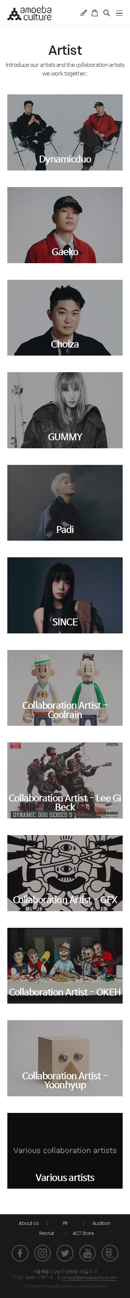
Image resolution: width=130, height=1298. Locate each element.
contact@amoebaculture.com (89, 1277)
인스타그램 (42, 1253)
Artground (84, 12)
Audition (101, 1223)
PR (65, 1223)
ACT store (95, 12)
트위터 (65, 1253)
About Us (29, 1223)
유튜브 (87, 1253)
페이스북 (20, 1253)
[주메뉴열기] (119, 13)
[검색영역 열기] (107, 13)
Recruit (46, 1233)
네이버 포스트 (110, 1253)
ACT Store (83, 1233)
